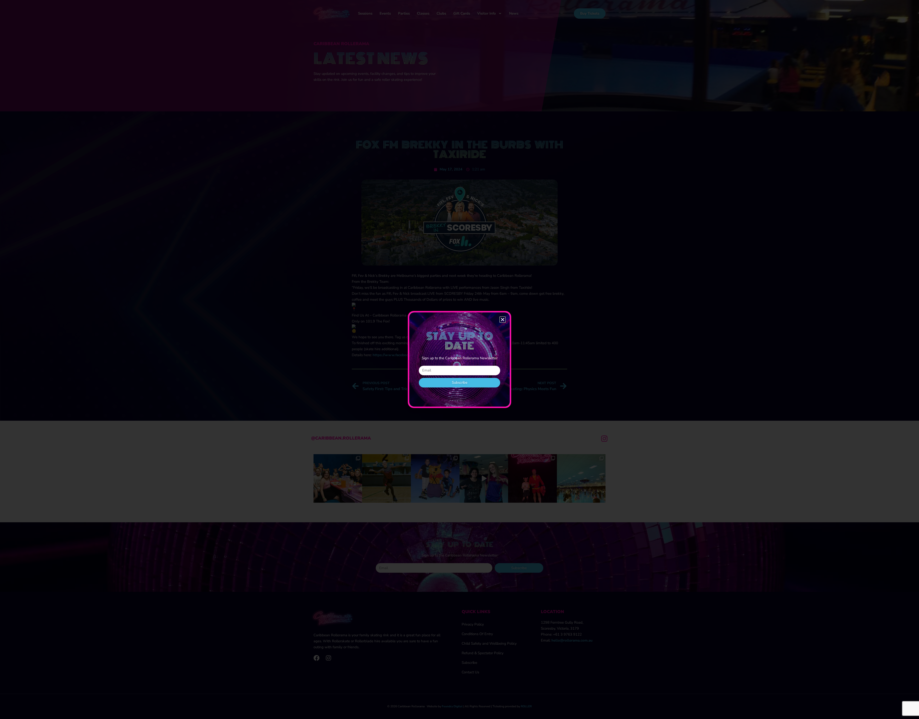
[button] (502, 319)
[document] (459, 359)
